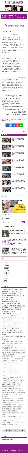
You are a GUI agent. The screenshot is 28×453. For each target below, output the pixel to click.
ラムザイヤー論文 (11, 332)
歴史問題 (4, 410)
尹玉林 (6, 392)
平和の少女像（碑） (17, 305)
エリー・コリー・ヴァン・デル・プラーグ (11, 369)
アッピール (21, 360)
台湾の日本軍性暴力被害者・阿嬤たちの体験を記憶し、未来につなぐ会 (14, 348)
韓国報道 (11, 297)
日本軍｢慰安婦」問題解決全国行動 (14, 309)
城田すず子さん (11, 388)
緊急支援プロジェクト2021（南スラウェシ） (11, 322)
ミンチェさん (13, 380)
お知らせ (19, 293)
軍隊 (22, 358)
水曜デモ (13, 315)
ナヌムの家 (19, 295)
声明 (12, 289)
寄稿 (3, 392)
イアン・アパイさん (11, 362)
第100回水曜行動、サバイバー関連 (9, 358)
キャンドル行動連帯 (13, 371)
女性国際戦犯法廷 (6, 390)
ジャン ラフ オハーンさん (7, 373)
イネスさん (19, 362)
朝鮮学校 (4, 406)
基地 (17, 388)
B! (14, 125)
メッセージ (4, 324)
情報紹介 (23, 392)
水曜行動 (4, 295)
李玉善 (3, 408)
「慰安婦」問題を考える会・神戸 (9, 313)
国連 (3, 350)
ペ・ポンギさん (5, 380)
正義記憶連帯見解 (17, 408)
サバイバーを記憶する (19, 330)
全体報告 (4, 384)
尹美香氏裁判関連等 (11, 295)
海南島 (3, 343)
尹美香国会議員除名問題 (7, 301)
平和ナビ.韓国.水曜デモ (17, 352)
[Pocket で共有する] (17, 125)
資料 (19, 358)
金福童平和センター (6, 360)
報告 (17, 20)
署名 (16, 328)
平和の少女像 (17, 303)
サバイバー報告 (12, 307)
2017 (5, 277)
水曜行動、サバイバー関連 (8, 328)
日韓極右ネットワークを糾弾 (13, 402)
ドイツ (17, 315)
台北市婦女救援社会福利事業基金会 (9, 386)
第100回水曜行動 (6, 311)
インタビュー (5, 365)
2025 (5, 264)
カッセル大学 (5, 371)
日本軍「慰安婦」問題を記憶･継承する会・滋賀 (12, 341)
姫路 (17, 390)
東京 (24, 295)
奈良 (20, 388)
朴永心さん (19, 406)
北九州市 (14, 384)
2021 (5, 270)
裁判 (12, 311)
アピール (4, 362)
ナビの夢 (4, 332)
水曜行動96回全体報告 (12, 410)
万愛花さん (22, 380)
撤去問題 (20, 394)
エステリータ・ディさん (7, 367)
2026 (5, 262)
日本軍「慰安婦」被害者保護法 (8, 356)
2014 (5, 281)
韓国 (9, 289)
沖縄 (9, 324)
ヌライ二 (4, 375)
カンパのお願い (5, 330)
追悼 (7, 343)
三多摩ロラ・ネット (6, 382)
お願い (15, 324)
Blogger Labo (16, 451)
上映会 (3, 326)
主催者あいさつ (15, 382)
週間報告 (14, 293)
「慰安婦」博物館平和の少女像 (16, 343)
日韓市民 (4, 402)
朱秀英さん (9, 406)
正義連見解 (16, 289)
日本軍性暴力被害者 (21, 356)
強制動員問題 (5, 339)
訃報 (7, 297)
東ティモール (16, 326)
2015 (5, 280)
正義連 (3, 320)
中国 (7, 320)
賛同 (9, 420)
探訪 (24, 352)
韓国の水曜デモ (5, 291)
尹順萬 (10, 392)
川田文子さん (8, 352)
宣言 (3, 352)
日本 (15, 311)
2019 (5, 273)
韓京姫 (15, 424)
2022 (5, 268)
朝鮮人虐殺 (21, 404)
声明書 (6, 350)
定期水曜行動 (22, 350)
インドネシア (5, 305)
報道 (10, 320)
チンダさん (20, 313)
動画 (22, 332)
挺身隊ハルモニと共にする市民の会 (9, 394)
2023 (5, 267)
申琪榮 (3, 414)
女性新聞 (13, 390)
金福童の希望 (5, 307)
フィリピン (19, 307)
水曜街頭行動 (22, 412)
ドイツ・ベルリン (17, 301)
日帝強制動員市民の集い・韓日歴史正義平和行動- (12, 398)
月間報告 (4, 309)
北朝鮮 (18, 384)
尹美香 (3, 297)
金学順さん (4, 424)
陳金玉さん (10, 424)
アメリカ (20, 324)
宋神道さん (21, 390)
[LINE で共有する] (21, 125)
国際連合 (4, 334)
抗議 (24, 305)
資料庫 (11, 303)
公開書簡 (9, 384)
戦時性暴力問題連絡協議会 (15, 291)
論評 (19, 328)
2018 (5, 275)
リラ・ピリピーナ (6, 315)
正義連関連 (4, 289)
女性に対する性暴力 (13, 350)
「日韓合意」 (15, 360)
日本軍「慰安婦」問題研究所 (8, 354)
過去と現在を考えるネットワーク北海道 (10, 422)
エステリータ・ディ (13, 365)
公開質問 (18, 332)
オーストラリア (10, 345)
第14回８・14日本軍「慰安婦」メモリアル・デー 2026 (14, 417)
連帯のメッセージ (15, 420)
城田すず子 (4, 388)
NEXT (24, 131)
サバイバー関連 (5, 303)
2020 (5, 272)
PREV (4, 131)
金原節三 (22, 422)
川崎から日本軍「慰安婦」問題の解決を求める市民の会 (14, 336)
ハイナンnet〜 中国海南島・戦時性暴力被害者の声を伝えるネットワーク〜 (14, 377)
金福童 (10, 305)
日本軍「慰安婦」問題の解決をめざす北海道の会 (12, 400)
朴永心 (14, 406)
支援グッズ (4, 396)
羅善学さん (4, 420)
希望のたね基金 (16, 392)
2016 (5, 278)
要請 (12, 324)
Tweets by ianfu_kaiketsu (8, 439)
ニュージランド (17, 373)
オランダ (4, 345)
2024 (5, 265)
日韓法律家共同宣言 (6, 404)
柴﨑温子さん (9, 408)
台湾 (7, 326)
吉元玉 (10, 326)
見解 (10, 293)
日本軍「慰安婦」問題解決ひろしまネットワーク (12, 318)
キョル (11, 330)
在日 (19, 386)
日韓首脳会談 (15, 404)
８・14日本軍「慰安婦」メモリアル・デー (11, 299)
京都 (21, 382)
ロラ (18, 380)
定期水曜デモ (5, 293)
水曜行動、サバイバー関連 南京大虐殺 (10, 412)
